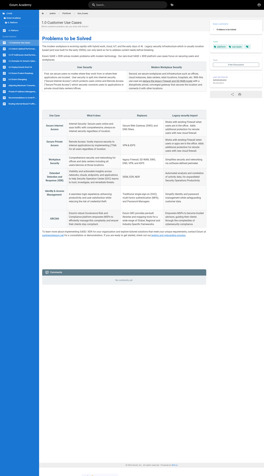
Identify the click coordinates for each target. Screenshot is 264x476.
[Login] (259, 5)
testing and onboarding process (168, 235)
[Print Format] (239, 94)
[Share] (232, 94)
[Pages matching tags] (247, 46)
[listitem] (236, 30)
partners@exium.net (53, 235)
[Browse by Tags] (172, 5)
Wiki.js (175, 473)
